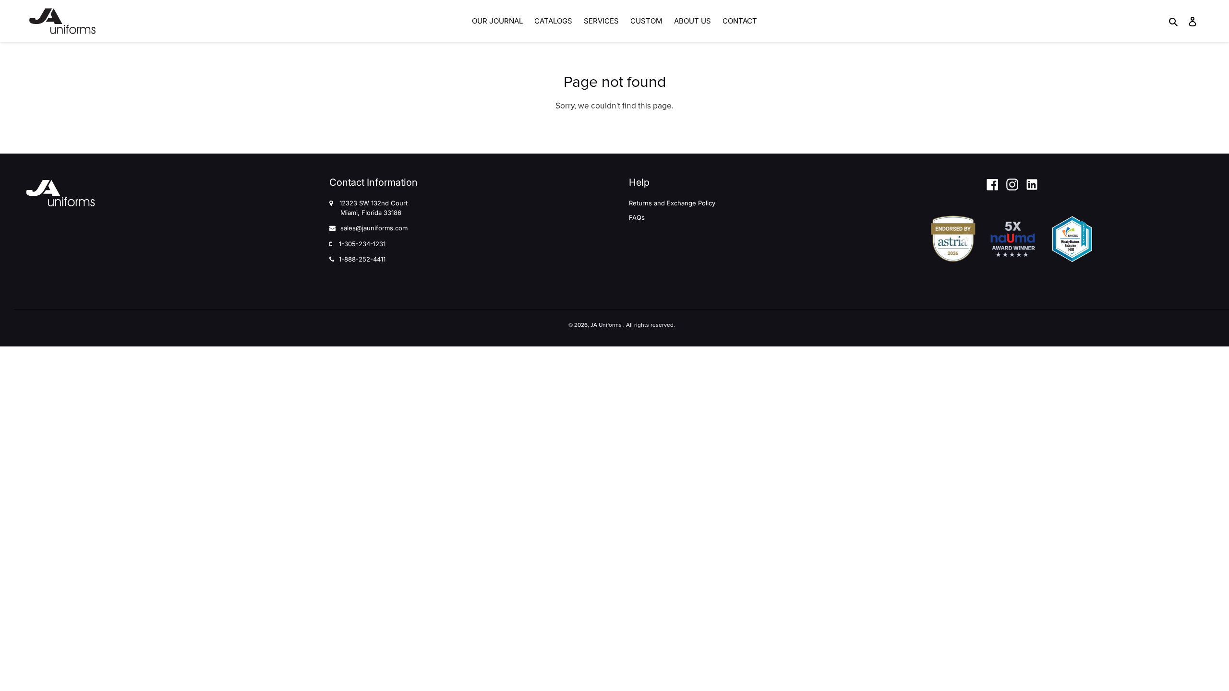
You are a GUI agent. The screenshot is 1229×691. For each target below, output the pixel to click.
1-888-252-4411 (362, 259)
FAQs (637, 217)
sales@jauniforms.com (374, 228)
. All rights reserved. (649, 325)
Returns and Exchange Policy (672, 203)
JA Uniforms (606, 325)
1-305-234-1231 (362, 244)
